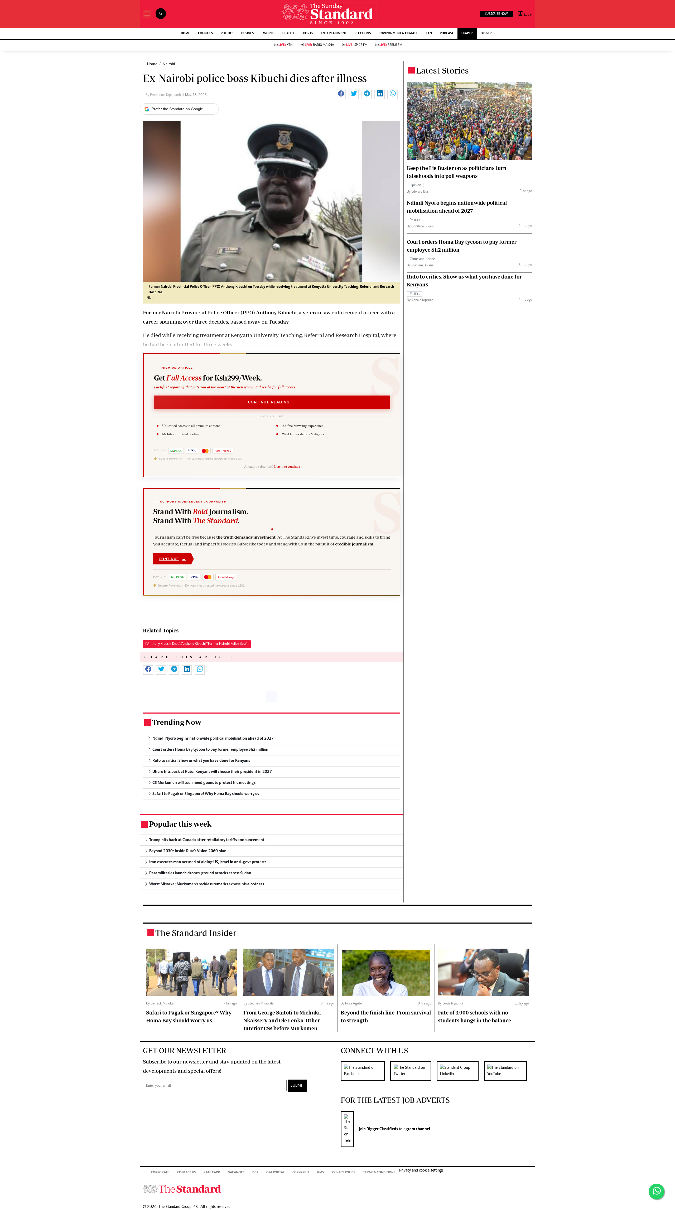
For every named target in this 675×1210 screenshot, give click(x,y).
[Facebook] (365, 1071)
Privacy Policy (343, 1172)
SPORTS (307, 33)
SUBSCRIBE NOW (496, 14)
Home (152, 64)
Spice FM (356, 45)
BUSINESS (248, 33)
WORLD (268, 33)
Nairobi (169, 64)
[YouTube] (508, 1071)
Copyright (300, 1172)
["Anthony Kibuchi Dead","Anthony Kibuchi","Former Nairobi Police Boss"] (196, 644)
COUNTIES (205, 33)
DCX (255, 1172)
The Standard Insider (196, 933)
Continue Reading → (272, 402)
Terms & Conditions (379, 1172)
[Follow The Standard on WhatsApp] (656, 1191)
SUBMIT (297, 1086)
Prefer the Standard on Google (177, 109)
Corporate (160, 1172)
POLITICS (227, 33)
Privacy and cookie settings (421, 1170)
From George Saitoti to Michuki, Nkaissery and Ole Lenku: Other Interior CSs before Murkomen (282, 1020)
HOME (185, 33)
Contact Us (186, 1172)
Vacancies (236, 1172)
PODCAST (447, 33)
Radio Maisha (319, 45)
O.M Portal (275, 1172)
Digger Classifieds (382, 1129)
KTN (429, 33)
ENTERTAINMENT (334, 33)
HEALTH (288, 33)
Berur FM (390, 45)
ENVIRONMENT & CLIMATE (398, 33)
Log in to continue (287, 466)
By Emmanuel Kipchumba (164, 95)
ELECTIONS (363, 33)
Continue (172, 559)
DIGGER (487, 33)
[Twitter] (413, 1071)
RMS (320, 1172)
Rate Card (212, 1172)
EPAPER (467, 33)
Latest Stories (442, 70)
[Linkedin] (460, 1071)
